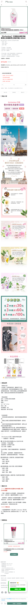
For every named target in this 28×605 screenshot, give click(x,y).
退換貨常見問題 (4, 587)
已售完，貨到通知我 (17, 603)
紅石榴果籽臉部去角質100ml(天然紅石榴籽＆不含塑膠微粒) (14, 549)
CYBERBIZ (3, 600)
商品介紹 (5, 92)
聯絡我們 (13, 578)
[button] (26, 541)
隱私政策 (22, 578)
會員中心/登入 (4, 578)
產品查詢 (9, 578)
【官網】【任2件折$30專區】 (8, 75)
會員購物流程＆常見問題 (6, 585)
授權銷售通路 (3, 580)
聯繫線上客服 (18, 589)
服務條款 (18, 578)
